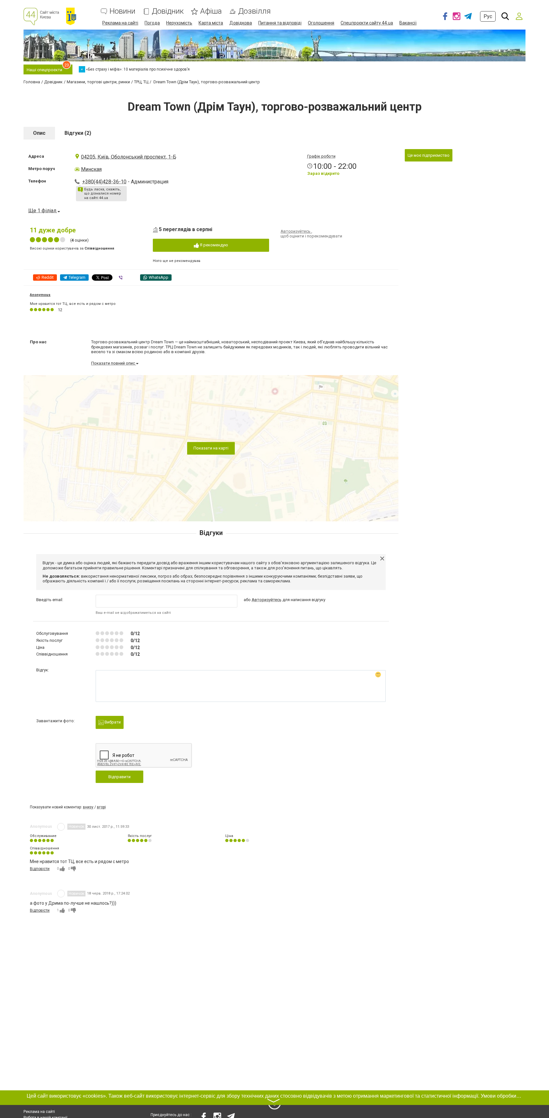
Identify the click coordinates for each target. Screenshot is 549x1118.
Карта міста (211, 22)
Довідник (168, 11)
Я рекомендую (213, 245)
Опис (39, 133)
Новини (122, 11)
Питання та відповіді (280, 22)
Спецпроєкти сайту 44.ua (367, 22)
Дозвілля (254, 11)
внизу (88, 807)
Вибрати (112, 722)
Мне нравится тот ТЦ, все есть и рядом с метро (73, 304)
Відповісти (40, 869)
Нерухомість (179, 22)
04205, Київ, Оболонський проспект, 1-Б (128, 157)
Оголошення (321, 22)
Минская (91, 169)
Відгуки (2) (77, 133)
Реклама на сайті (120, 22)
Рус (488, 16)
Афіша (211, 11)
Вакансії (408, 22)
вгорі (101, 807)
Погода (152, 22)
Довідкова (240, 22)
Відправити (119, 776)
